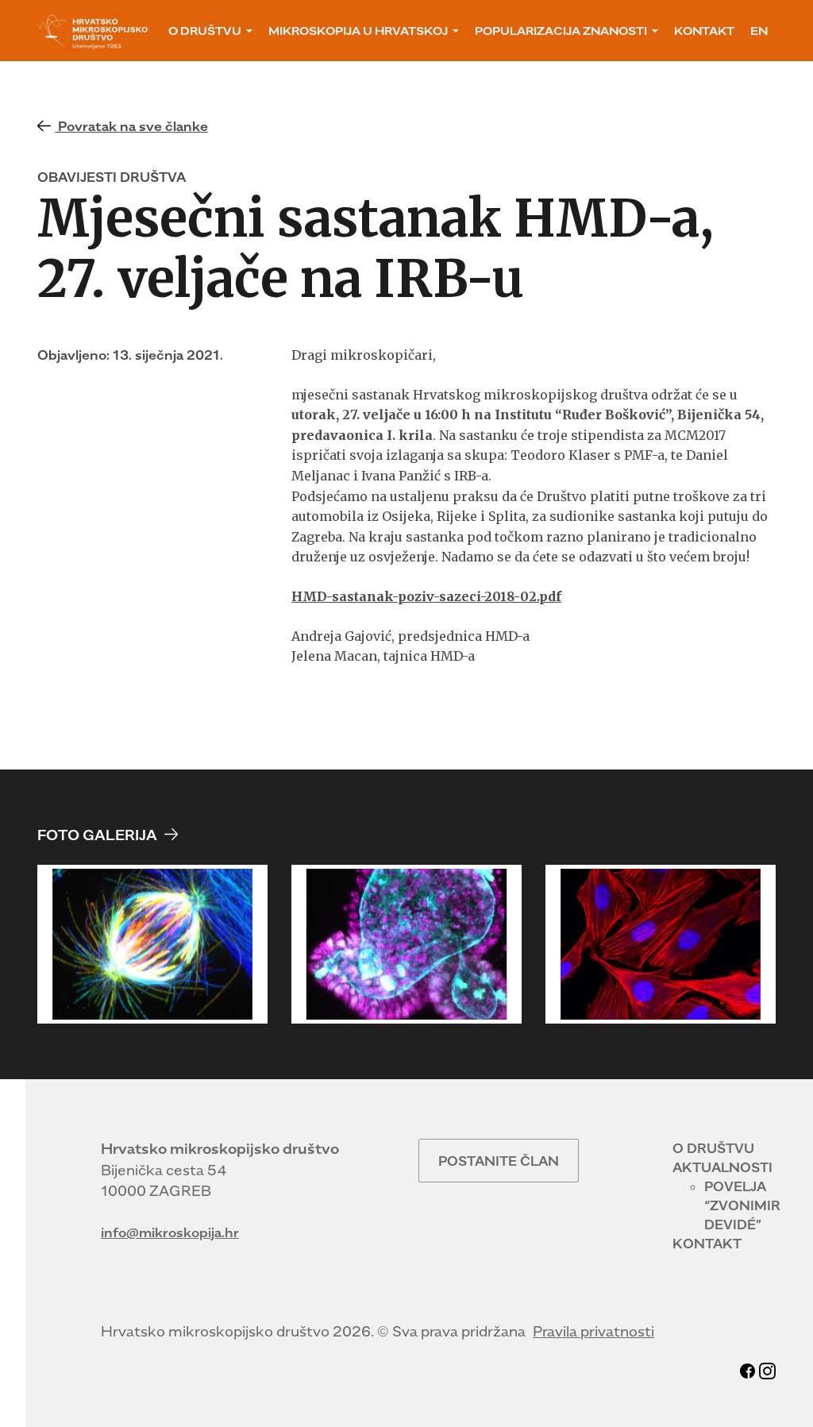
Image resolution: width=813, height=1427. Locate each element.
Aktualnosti (722, 1167)
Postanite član (498, 1161)
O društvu (204, 30)
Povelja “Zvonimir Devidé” (742, 1205)
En (759, 30)
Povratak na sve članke (131, 126)
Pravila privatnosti (593, 1331)
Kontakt (704, 30)
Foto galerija (98, 835)
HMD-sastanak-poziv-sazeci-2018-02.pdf (426, 596)
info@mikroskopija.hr (170, 1232)
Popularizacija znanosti (561, 30)
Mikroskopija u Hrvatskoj (358, 30)
